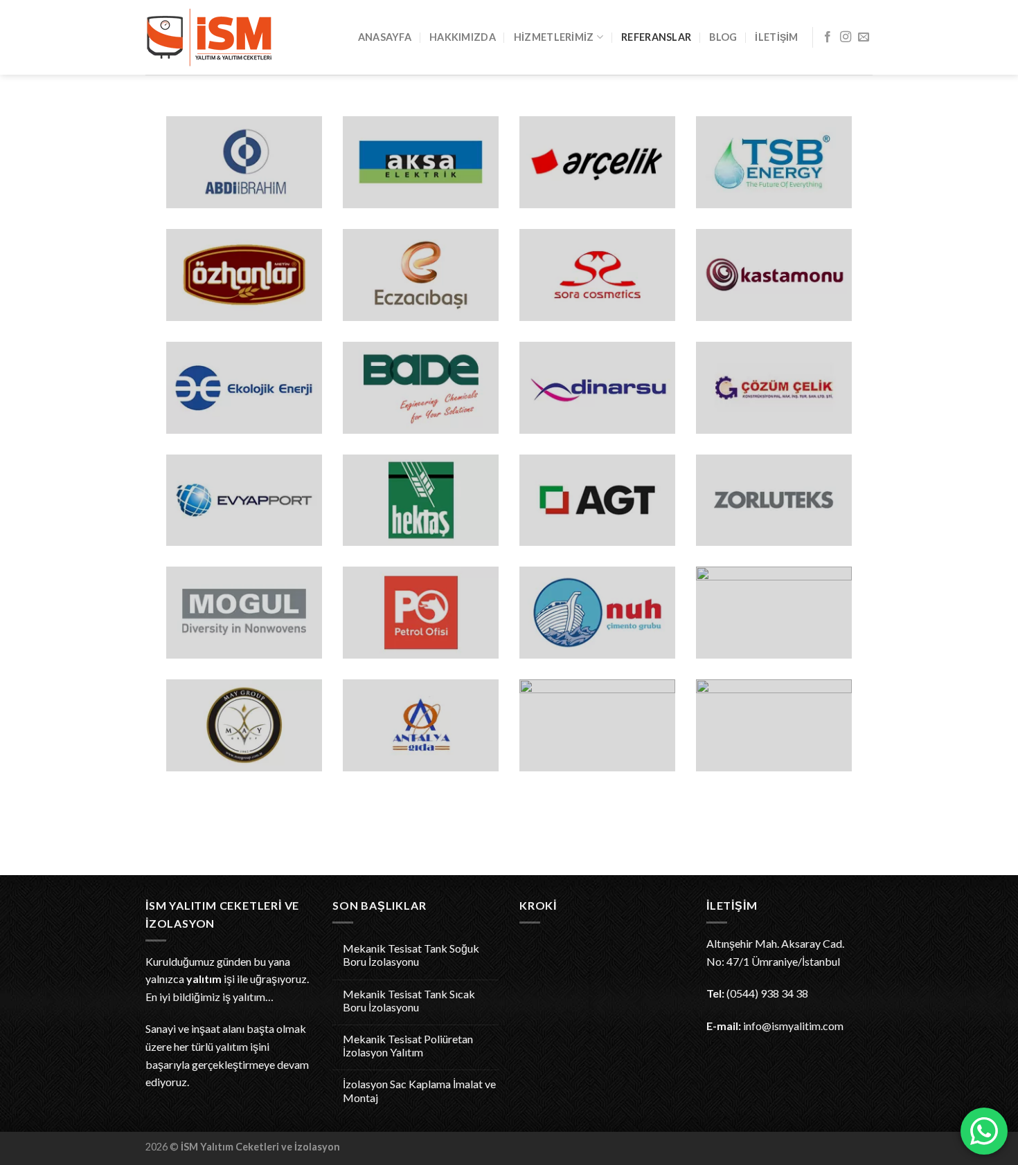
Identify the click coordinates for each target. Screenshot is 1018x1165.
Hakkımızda (462, 37)
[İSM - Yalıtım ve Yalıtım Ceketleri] (214, 37)
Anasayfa (384, 37)
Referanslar (656, 37)
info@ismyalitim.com (793, 1025)
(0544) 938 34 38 (767, 993)
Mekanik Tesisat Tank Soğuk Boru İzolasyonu (411, 955)
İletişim (776, 37)
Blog (723, 37)
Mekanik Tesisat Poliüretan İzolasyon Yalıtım (408, 1045)
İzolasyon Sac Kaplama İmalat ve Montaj (419, 1090)
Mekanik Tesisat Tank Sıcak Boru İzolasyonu (409, 1000)
